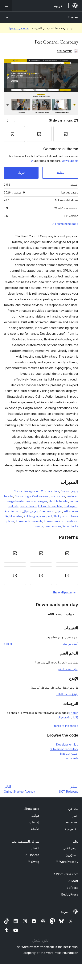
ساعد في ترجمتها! (19, 28)
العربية (65, 912)
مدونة (75, 491)
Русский (64, 717)
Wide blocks (70, 526)
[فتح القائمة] (6, 5)
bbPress (72, 888)
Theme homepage (66, 223)
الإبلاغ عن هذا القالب (67, 694)
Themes (73, 17)
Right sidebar (14, 516)
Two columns (52, 526)
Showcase (31, 809)
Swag (33, 862)
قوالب (35, 815)
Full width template (50, 506)
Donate (32, 855)
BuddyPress (69, 894)
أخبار (58, 511)
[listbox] (41, 564)
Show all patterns (64, 592)
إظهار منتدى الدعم (68, 669)
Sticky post (60, 516)
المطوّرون (71, 855)
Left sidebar (70, 511)
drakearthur (64, 50)
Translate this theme (65, 725)
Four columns (28, 506)
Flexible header (58, 501)
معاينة (60, 173)
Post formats (13, 511)
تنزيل (21, 173)
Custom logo (23, 496)
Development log (67, 744)
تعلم (75, 841)
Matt (73, 881)
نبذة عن (73, 809)
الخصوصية (71, 829)
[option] (67, 553)
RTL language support (38, 516)
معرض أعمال (30, 511)
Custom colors (50, 491)
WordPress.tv (66, 862)
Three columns (53, 521)
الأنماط (34, 829)
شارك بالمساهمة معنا (25, 841)
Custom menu (40, 496)
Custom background (26, 491)
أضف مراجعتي (70, 643)
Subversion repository (64, 749)
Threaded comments (29, 521)
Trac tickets (70, 758)
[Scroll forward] (7, 120)
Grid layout (70, 506)
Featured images (36, 501)
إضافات (34, 822)
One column (47, 511)
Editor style (58, 496)
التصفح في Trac (69, 753)
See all (8, 643)
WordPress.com (65, 874)
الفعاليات (33, 848)
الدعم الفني (70, 848)
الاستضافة (71, 822)
